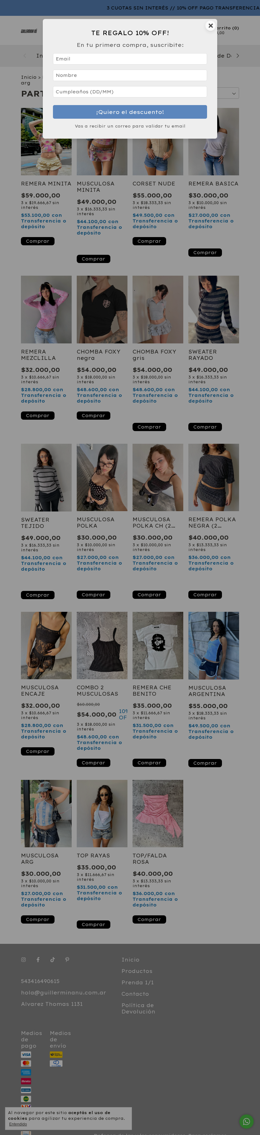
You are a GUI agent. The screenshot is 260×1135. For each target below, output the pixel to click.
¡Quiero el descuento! (130, 112)
